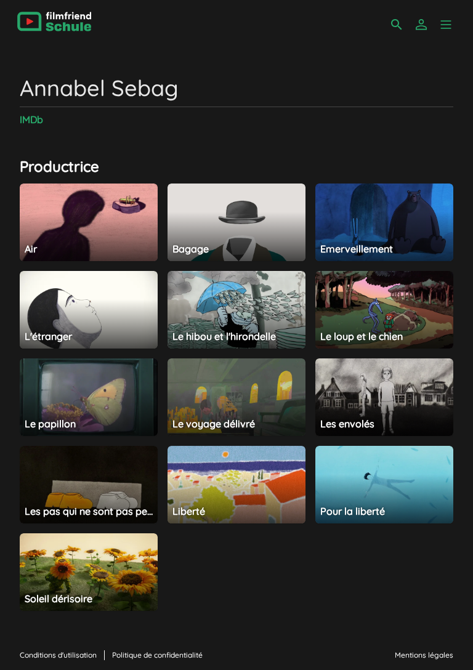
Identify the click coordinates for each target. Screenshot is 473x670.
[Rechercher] (396, 24)
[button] (446, 24)
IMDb (31, 119)
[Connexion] (421, 24)
